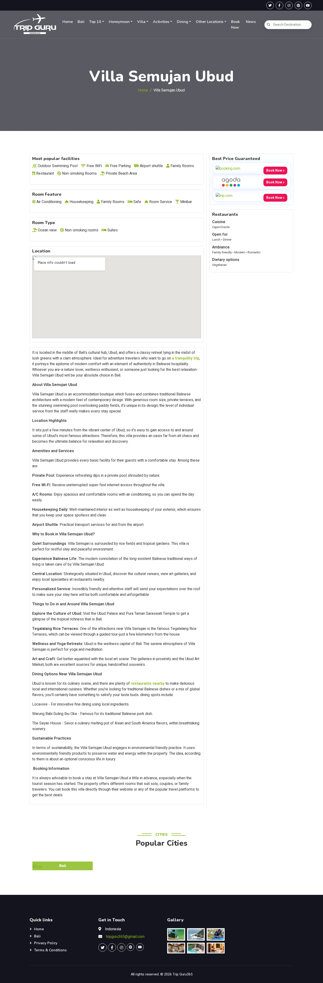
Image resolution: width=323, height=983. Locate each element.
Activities (161, 21)
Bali (81, 21)
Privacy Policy (45, 943)
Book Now (235, 24)
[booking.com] (228, 168)
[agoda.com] (231, 182)
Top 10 (95, 21)
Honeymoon (119, 21)
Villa (141, 21)
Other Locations (209, 21)
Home (67, 21)
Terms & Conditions (50, 950)
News (251, 21)
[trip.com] (224, 195)
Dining (182, 21)
